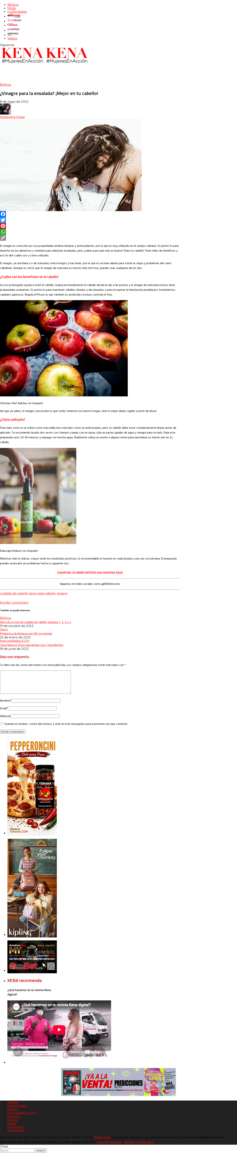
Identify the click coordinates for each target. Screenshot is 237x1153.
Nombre (5, 700)
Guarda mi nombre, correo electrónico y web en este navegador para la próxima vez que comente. (66, 724)
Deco (4, 629)
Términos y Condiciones (138, 1142)
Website (5, 716)
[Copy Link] (90, 238)
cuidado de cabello (14, 593)
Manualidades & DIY (14, 641)
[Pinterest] (90, 226)
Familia (12, 1120)
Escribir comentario (14, 602)
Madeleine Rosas (12, 117)
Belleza (13, 4)
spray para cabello (42, 593)
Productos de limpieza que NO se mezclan (26, 633)
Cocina (12, 1109)
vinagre (62, 593)
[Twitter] (90, 220)
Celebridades (17, 11)
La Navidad (15, 1130)
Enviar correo (102, 1137)
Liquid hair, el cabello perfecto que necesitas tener (90, 572)
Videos (12, 38)
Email (4, 708)
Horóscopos (16, 1127)
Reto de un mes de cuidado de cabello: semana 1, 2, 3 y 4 (35, 622)
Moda (11, 8)
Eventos (13, 1116)
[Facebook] (90, 214)
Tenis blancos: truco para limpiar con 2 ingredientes (31, 645)
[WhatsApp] (90, 232)
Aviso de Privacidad (109, 1142)
